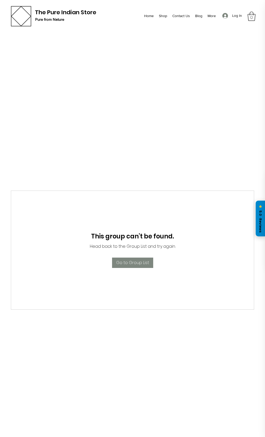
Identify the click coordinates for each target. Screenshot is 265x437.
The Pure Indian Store (65, 12)
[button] (251, 16)
